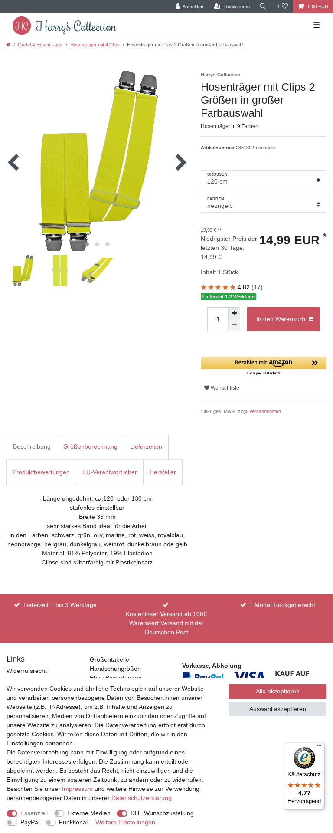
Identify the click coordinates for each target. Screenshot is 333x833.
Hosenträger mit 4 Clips (95, 44)
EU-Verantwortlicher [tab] (109, 472)
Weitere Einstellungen (125, 822)
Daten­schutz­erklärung (141, 797)
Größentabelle (109, 659)
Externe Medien (89, 813)
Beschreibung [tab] (32, 446)
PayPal (29, 822)
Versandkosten (265, 411)
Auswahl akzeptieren (277, 708)
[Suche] (263, 6)
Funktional (73, 822)
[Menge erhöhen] (234, 313)
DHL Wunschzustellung (162, 813)
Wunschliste (224, 388)
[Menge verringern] (234, 325)
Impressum (77, 788)
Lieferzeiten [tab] (146, 446)
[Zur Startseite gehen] (8, 44)
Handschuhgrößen (115, 668)
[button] (263, 366)
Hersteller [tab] (163, 472)
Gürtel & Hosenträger (40, 44)
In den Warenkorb (280, 318)
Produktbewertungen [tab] (41, 472)
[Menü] (319, 747)
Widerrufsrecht (27, 670)
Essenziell (34, 813)
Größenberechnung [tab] (90, 446)
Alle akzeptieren (278, 691)
